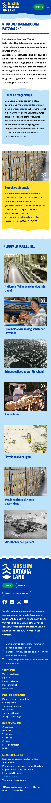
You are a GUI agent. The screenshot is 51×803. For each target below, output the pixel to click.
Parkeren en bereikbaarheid (15, 698)
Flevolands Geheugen (12, 772)
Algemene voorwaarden (12, 790)
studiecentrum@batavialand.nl (21, 217)
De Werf (6, 677)
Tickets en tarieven (11, 705)
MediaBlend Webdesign (12, 796)
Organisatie (8, 727)
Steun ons (7, 737)
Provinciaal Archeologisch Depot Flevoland (22, 765)
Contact (6, 741)
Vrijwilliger (7, 734)
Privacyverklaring (31, 786)
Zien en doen (8, 670)
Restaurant (7, 688)
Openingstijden (9, 702)
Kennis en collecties (12, 755)
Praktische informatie (14, 695)
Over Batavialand (11, 723)
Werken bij (7, 730)
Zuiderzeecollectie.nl (18, 108)
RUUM (5, 748)
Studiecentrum (9, 776)
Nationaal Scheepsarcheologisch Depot (21, 758)
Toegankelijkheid (10, 712)
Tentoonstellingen (10, 674)
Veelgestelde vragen (12, 716)
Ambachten (8, 762)
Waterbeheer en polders (14, 779)
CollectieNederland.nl (33, 104)
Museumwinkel (9, 684)
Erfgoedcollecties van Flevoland (17, 769)
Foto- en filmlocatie (11, 744)
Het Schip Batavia (10, 681)
